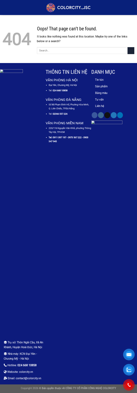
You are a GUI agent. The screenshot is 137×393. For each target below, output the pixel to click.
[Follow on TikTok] (107, 115)
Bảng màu (101, 93)
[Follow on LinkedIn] (120, 115)
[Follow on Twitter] (114, 115)
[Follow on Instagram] (101, 115)
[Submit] (131, 50)
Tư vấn (99, 99)
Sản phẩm (101, 86)
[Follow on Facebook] (95, 115)
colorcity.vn (26, 372)
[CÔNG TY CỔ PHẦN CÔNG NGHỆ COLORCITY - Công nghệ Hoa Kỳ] (68, 7)
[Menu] (5, 7)
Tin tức (99, 79)
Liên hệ (99, 106)
